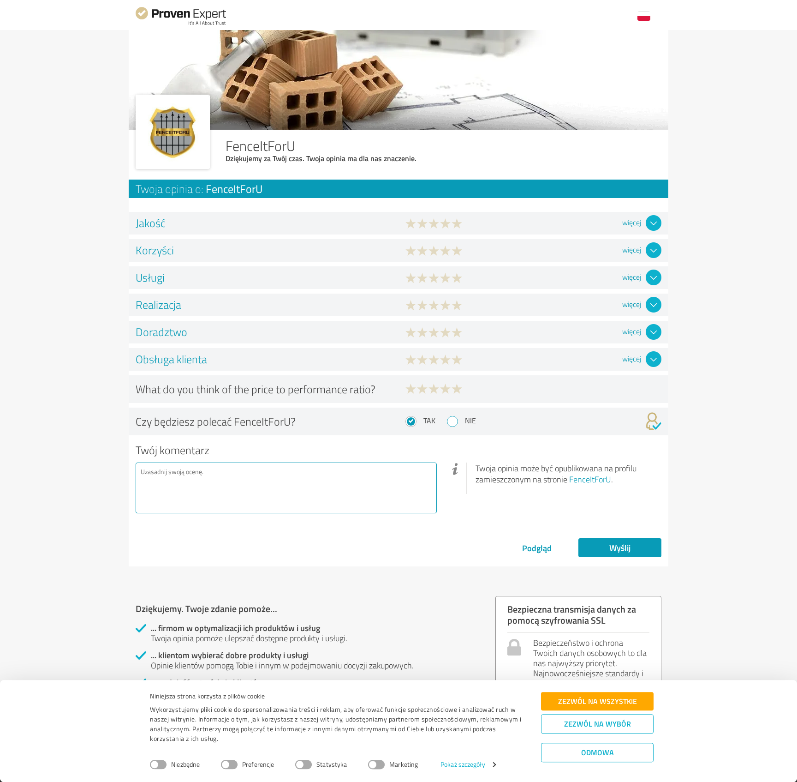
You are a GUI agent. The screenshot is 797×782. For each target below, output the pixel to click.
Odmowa (597, 752)
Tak (429, 420)
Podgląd (537, 548)
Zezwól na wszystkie (597, 701)
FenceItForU (590, 479)
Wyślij (619, 547)
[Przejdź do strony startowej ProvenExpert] (181, 23)
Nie (470, 420)
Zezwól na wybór (597, 723)
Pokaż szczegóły (462, 764)
